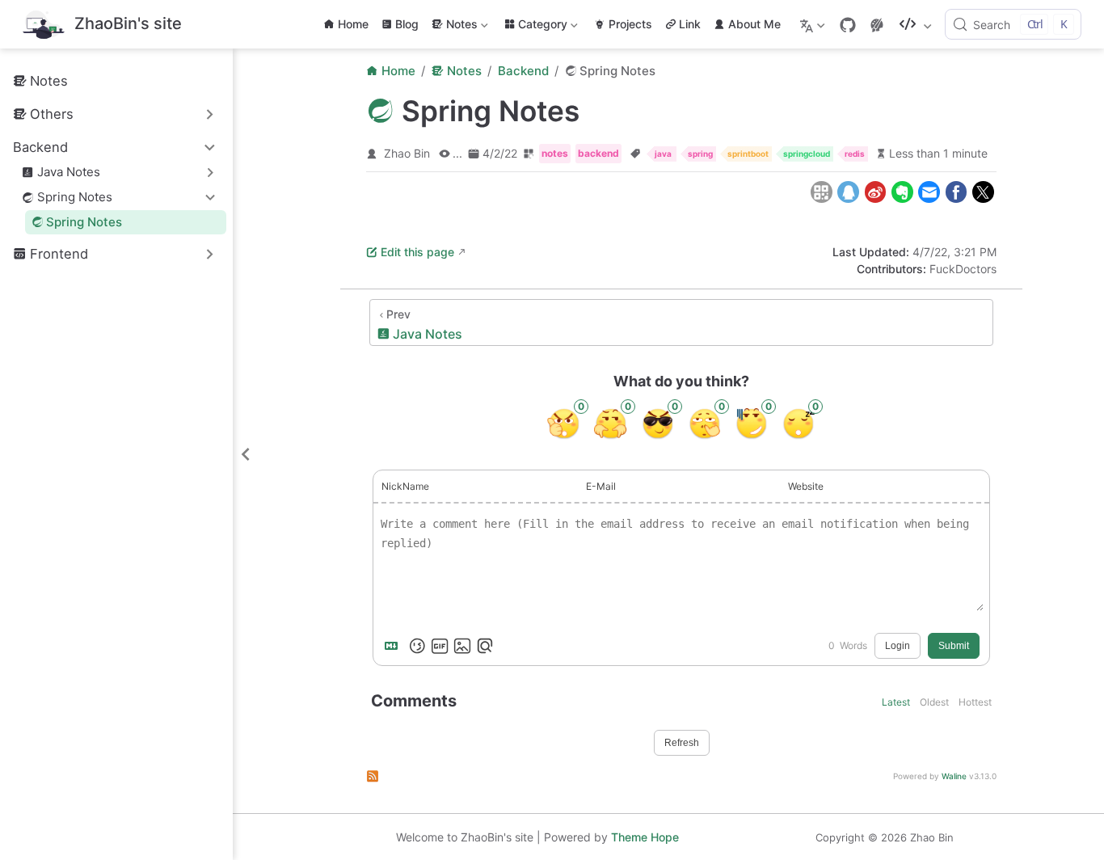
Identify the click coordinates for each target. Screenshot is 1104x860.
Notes (453, 27)
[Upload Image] (462, 646)
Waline (954, 776)
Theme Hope (645, 837)
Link (690, 24)
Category (542, 27)
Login (897, 645)
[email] (929, 192)
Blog (407, 24)
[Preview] (485, 646)
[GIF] (439, 646)
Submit (953, 645)
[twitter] (983, 192)
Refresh (681, 742)
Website (806, 486)
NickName (405, 486)
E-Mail (601, 486)
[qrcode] (821, 192)
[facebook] (955, 192)
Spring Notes (84, 222)
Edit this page (417, 252)
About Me (754, 24)
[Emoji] (417, 646)
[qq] (848, 192)
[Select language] (814, 24)
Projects (630, 24)
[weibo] (875, 192)
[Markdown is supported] (394, 646)
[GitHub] (848, 25)
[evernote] (902, 192)
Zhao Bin (407, 153)
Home (353, 24)
